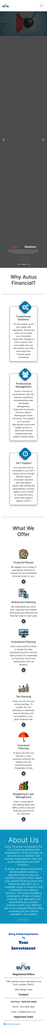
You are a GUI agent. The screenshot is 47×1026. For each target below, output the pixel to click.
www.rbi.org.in (13, 1024)
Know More (23, 920)
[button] (3, 139)
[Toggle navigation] (41, 5)
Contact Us (23, 259)
